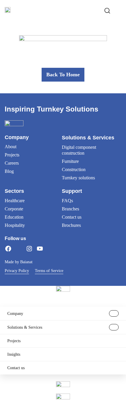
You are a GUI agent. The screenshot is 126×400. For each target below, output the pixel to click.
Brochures (71, 225)
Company (15, 313)
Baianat (26, 262)
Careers (12, 163)
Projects (12, 154)
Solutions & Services (24, 327)
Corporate (14, 208)
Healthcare (15, 200)
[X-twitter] (18, 248)
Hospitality (15, 225)
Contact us (71, 217)
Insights (13, 354)
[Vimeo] (50, 248)
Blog (9, 171)
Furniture (70, 161)
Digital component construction (79, 150)
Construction (74, 169)
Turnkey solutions (78, 177)
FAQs (67, 200)
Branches (70, 208)
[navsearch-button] (107, 9)
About (10, 146)
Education (14, 217)
